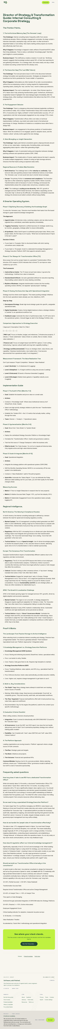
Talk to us (31, 1002)
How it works (7, 999)
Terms (46, 997)
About (23, 997)
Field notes (37, 956)
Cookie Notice (16, 1025)
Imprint (41, 999)
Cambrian (28, 997)
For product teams (8, 1007)
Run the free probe (8, 997)
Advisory (24, 999)
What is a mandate (8, 1004)
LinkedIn (52, 980)
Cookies (52, 997)
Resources (24, 1002)
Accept (50, 1020)
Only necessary (40, 1019)
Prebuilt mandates (28, 956)
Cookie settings (48, 999)
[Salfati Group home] (6, 2)
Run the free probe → (29, 944)
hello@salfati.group (48, 978)
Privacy (42, 997)
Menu (53, 2)
